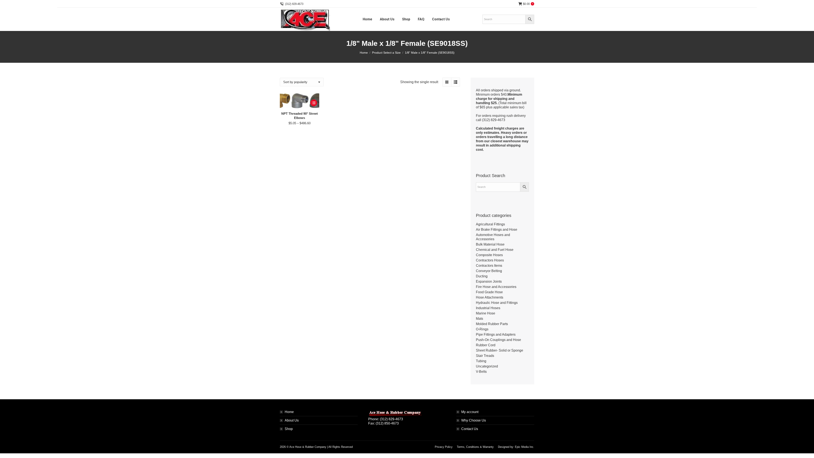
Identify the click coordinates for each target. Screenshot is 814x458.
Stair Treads (485, 355)
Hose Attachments (489, 297)
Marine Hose (485, 313)
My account (469, 412)
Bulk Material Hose (490, 244)
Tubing (481, 361)
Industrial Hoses (488, 308)
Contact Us (469, 429)
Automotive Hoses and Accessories (493, 237)
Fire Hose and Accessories (496, 287)
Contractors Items (489, 265)
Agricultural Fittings (490, 224)
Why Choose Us (473, 420)
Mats (479, 318)
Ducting (482, 276)
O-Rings (482, 329)
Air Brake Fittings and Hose (496, 229)
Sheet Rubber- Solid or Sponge (499, 350)
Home (289, 412)
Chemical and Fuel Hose (494, 249)
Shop (289, 429)
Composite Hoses (489, 255)
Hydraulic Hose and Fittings (497, 302)
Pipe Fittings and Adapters (496, 334)
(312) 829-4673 (294, 4)
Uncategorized (487, 366)
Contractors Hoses (490, 260)
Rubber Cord (485, 345)
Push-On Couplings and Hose (498, 340)
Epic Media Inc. (524, 446)
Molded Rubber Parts (492, 324)
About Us (292, 420)
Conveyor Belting (489, 271)
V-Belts (481, 371)
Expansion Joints (489, 281)
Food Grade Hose (489, 292)
